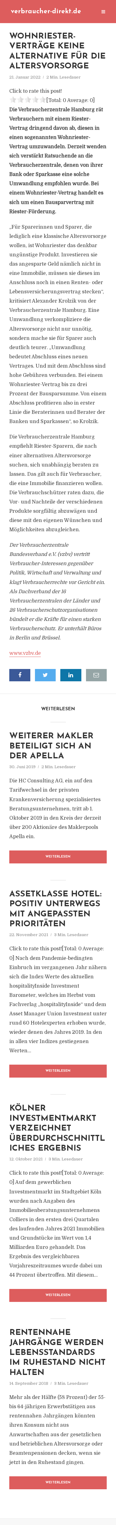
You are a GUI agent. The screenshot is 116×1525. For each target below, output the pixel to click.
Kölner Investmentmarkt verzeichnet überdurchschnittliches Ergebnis (57, 1128)
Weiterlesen (58, 856)
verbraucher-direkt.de (46, 11)
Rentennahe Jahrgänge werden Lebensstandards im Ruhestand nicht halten (57, 1353)
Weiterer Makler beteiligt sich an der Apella (51, 746)
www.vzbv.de (25, 653)
